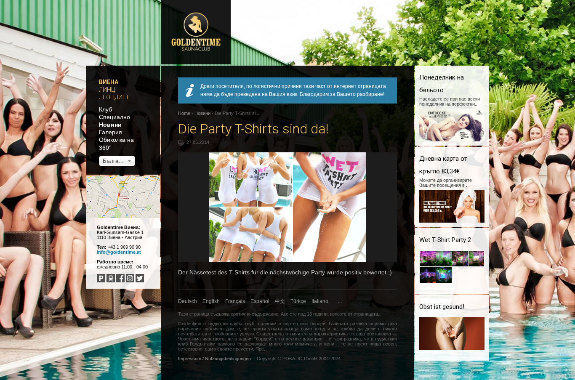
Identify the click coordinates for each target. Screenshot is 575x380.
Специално (114, 117)
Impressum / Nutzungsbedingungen (214, 358)
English (211, 301)
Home (184, 113)
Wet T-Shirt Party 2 (445, 240)
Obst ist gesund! (441, 307)
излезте (338, 313)
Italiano (319, 301)
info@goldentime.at (119, 252)
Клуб (105, 109)
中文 (280, 301)
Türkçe (298, 301)
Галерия (110, 132)
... (340, 301)
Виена (108, 82)
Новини (110, 124)
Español (259, 301)
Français (235, 301)
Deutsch (187, 301)
